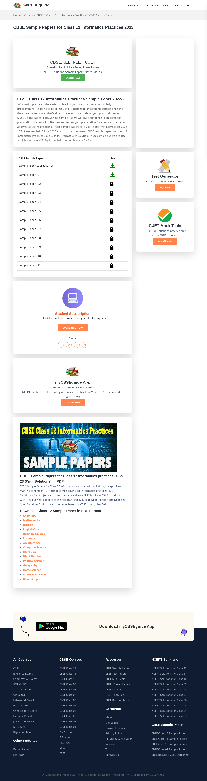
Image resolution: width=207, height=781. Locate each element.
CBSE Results (159, 754)
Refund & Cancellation (119, 739)
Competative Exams (25, 679)
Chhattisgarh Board (25, 711)
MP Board (19, 727)
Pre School (65, 732)
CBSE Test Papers (115, 673)
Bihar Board (20, 705)
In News (110, 744)
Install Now (73, 77)
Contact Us (112, 754)
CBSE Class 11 (67, 673)
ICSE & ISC (19, 684)
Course (28, 15)
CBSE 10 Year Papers (117, 684)
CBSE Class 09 (67, 684)
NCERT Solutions (115, 695)
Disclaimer (111, 723)
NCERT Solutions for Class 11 (169, 673)
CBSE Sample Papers (118, 668)
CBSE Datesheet (179, 754)
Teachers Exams (23, 689)
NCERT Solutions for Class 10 (169, 679)
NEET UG (64, 743)
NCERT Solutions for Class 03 (169, 716)
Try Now (165, 187)
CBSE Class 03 (67, 716)
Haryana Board (22, 716)
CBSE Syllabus (113, 689)
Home (17, 15)
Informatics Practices (73, 15)
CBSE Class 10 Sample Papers (169, 744)
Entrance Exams (23, 673)
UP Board (19, 695)
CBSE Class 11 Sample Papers (169, 739)
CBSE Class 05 (67, 705)
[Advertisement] (165, 93)
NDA (62, 748)
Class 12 (51, 15)
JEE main (64, 737)
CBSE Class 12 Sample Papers (169, 733)
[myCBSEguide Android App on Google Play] (51, 626)
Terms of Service (115, 728)
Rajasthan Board (23, 732)
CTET (62, 753)
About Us (111, 717)
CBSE (40, 15)
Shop (165, 5)
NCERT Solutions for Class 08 (169, 689)
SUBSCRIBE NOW (73, 327)
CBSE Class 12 (67, 668)
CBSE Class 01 (67, 727)
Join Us (178, 5)
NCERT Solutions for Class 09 (169, 684)
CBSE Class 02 (67, 721)
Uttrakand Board (23, 700)
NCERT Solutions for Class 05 (169, 705)
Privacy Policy (113, 733)
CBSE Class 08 (67, 689)
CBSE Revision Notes (117, 700)
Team (108, 749)
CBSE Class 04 (67, 711)
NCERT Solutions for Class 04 (169, 711)
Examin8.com (21, 749)
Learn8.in (19, 754)
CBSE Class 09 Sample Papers (169, 749)
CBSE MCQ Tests (115, 679)
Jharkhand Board (23, 721)
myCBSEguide (35, 5)
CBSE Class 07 (67, 695)
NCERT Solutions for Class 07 (169, 695)
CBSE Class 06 (67, 700)
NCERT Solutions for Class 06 (169, 700)
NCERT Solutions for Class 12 (169, 668)
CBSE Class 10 (67, 679)
